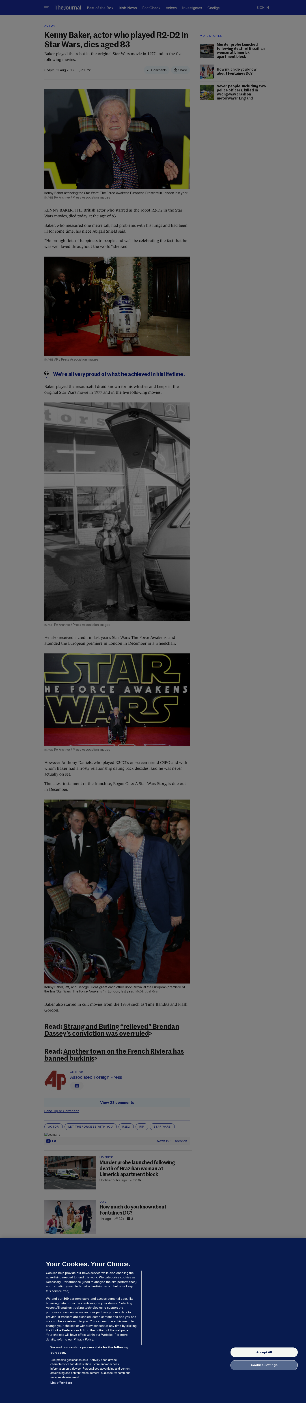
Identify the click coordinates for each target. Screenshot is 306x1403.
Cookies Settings (264, 1365)
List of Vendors (61, 1382)
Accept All (264, 1352)
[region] (153, 1320)
